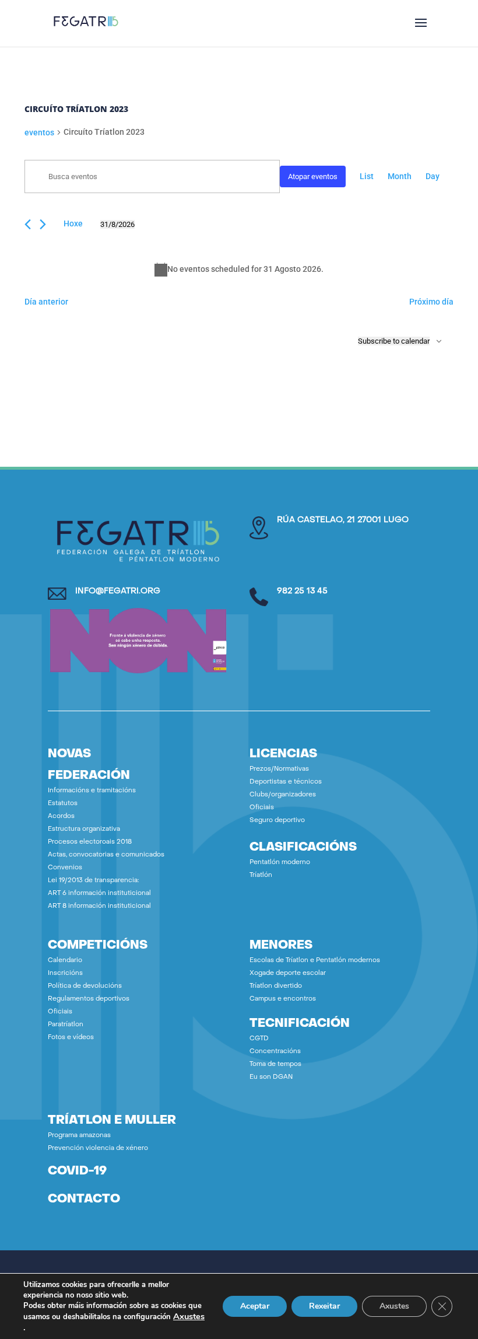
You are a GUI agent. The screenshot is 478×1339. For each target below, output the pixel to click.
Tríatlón (260, 875)
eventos (39, 132)
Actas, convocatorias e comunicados (106, 855)
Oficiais (261, 808)
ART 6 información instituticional (99, 893)
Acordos (61, 816)
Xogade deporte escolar (287, 973)
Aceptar (254, 1306)
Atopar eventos (313, 176)
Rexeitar (324, 1306)
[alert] (239, 269)
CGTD (259, 1039)
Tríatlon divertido (275, 986)
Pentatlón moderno (279, 862)
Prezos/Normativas (279, 769)
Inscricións (65, 973)
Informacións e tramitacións (92, 791)
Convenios (65, 868)
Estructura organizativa (84, 829)
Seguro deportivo (277, 820)
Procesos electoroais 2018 (90, 842)
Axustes (189, 1316)
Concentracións (275, 1051)
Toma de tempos (275, 1064)
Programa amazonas (79, 1135)
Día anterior (46, 301)
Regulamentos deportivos (88, 999)
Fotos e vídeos (71, 1037)
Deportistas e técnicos (285, 782)
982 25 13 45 (302, 591)
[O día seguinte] (43, 224)
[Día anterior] (27, 224)
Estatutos (63, 803)
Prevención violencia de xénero (98, 1148)
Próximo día (431, 301)
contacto (84, 1199)
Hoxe (73, 223)
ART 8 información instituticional (99, 906)
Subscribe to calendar (394, 341)
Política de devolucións (85, 986)
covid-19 (77, 1171)
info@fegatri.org (117, 591)
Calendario (65, 960)
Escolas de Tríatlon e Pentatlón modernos (314, 960)
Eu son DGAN (271, 1077)
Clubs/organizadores (282, 795)
